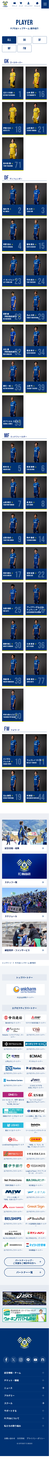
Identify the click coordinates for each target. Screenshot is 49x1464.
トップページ (6, 963)
